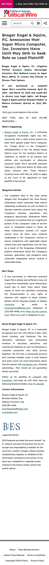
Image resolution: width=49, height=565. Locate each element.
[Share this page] (45, 23)
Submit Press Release (14, 555)
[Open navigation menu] (4, 23)
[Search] (32, 23)
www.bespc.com (29, 364)
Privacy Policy (37, 560)
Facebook (7, 380)
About (13, 549)
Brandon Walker (28, 301)
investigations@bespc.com (17, 308)
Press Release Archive (28, 549)
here (9, 112)
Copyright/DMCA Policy (16, 560)
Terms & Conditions (36, 555)
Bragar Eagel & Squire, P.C (19, 132)
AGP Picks (7, 4)
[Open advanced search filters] (38, 23)
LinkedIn (37, 377)
